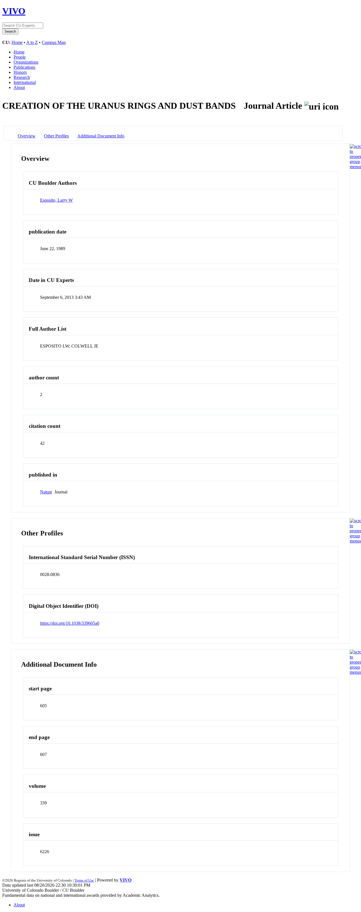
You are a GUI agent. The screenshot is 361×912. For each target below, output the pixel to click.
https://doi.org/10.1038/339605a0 (69, 623)
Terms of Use (84, 880)
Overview (27, 136)
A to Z (32, 42)
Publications (24, 67)
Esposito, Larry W (56, 200)
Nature (46, 492)
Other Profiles (56, 136)
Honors (20, 72)
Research (22, 77)
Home (17, 42)
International (25, 82)
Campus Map (54, 42)
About (19, 87)
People (20, 57)
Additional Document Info (100, 136)
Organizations (26, 62)
